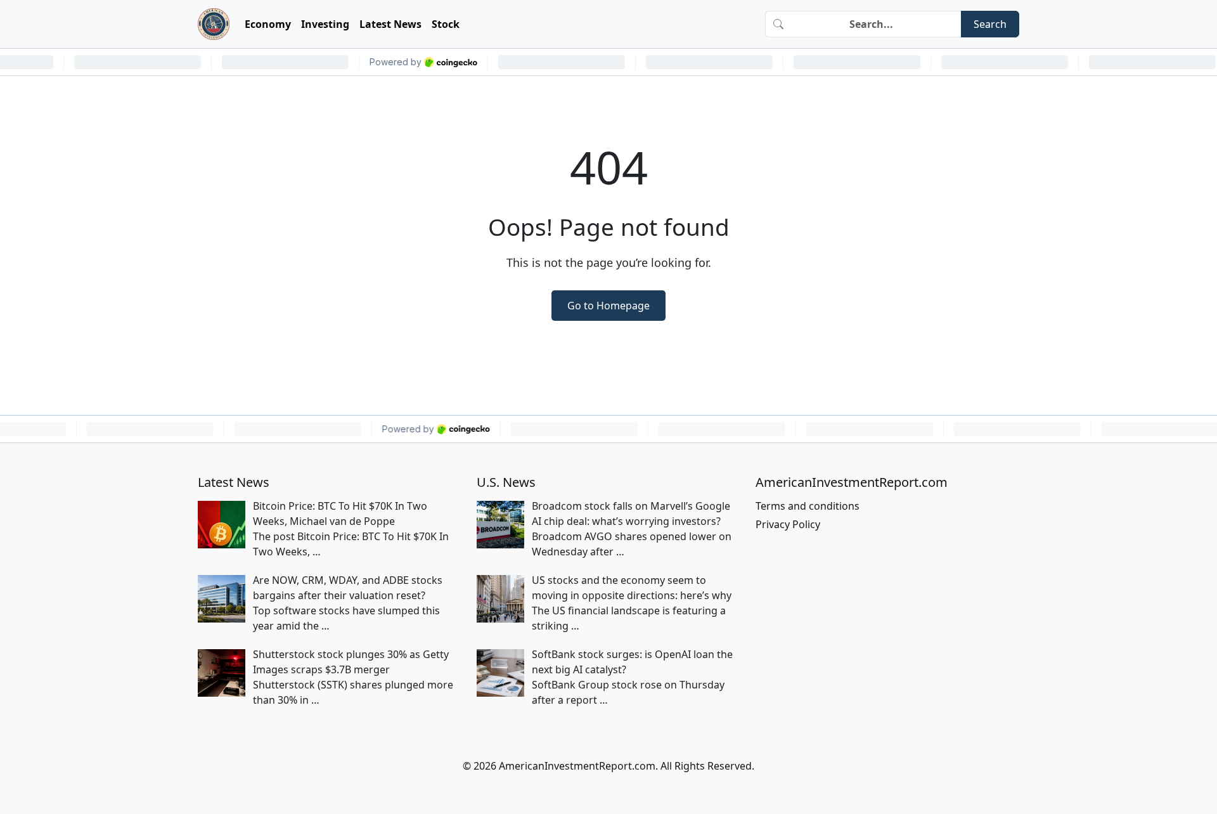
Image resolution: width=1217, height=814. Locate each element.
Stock (446, 24)
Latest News (390, 24)
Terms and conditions (808, 506)
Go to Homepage (608, 306)
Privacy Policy (788, 524)
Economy (268, 24)
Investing (325, 24)
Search (990, 24)
